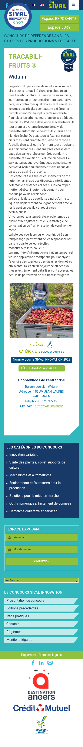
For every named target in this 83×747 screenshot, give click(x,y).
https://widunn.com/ (49, 406)
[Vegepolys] (41, 724)
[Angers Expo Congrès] (41, 684)
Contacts (13, 624)
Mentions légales (19, 640)
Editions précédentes (22, 608)
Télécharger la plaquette (42, 368)
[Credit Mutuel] (41, 708)
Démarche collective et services (33, 511)
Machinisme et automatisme (30, 475)
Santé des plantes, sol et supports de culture (37, 464)
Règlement (14, 632)
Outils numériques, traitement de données (40, 503)
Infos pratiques (17, 616)
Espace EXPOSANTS (59, 18)
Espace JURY (59, 27)
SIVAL (57, 4)
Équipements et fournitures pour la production (35, 485)
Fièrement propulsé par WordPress (25, 741)
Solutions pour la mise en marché (34, 496)
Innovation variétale (23, 455)
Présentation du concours (25, 600)
